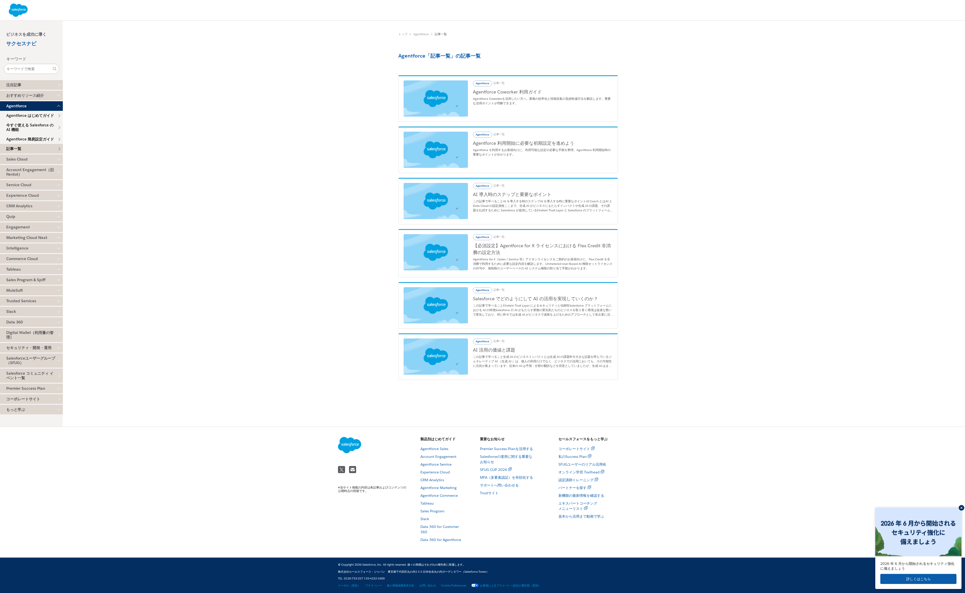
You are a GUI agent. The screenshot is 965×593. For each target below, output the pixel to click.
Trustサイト (489, 493)
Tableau (427, 503)
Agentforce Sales (434, 449)
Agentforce (421, 34)
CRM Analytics (432, 480)
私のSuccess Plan (572, 456)
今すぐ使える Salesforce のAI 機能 (30, 127)
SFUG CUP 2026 (493, 469)
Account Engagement (438, 456)
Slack (424, 519)
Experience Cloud (435, 472)
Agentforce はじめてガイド (30, 115)
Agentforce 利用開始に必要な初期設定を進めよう (523, 143)
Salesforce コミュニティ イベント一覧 (30, 375)
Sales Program (432, 511)
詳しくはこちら (918, 579)
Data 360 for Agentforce (440, 539)
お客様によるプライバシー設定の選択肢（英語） (510, 585)
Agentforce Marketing (438, 487)
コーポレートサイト (23, 399)
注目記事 (13, 84)
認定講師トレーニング (576, 480)
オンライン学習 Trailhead (579, 472)
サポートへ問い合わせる (499, 485)
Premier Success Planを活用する (506, 449)
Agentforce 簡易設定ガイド (30, 139)
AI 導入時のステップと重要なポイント (512, 194)
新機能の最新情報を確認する (581, 495)
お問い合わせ (427, 585)
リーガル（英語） (349, 585)
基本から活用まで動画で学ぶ (581, 516)
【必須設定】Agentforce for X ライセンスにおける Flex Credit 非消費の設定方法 (542, 249)
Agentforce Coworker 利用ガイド (507, 92)
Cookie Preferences (453, 585)
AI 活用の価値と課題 (494, 350)
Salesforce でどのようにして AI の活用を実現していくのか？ (535, 299)
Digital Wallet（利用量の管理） (30, 334)
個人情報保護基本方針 (400, 585)
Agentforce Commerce (439, 495)
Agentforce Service (436, 464)
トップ (402, 34)
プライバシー (373, 585)
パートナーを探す (572, 487)
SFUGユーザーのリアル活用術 (582, 464)
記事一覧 (13, 148)
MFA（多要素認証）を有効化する (506, 477)
